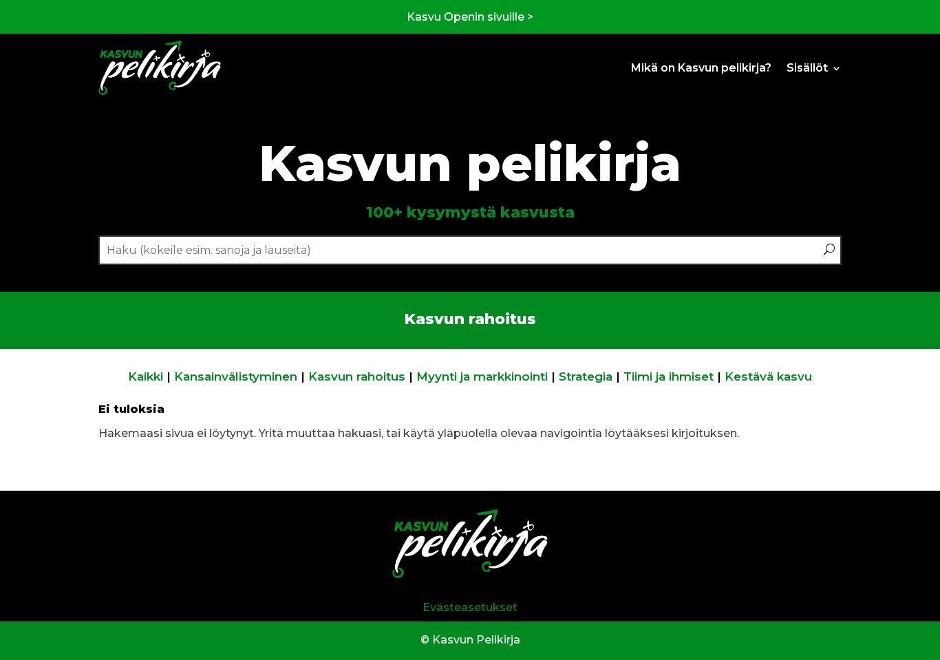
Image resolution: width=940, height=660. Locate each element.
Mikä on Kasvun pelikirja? (701, 67)
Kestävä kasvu (768, 376)
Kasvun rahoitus (356, 376)
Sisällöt (807, 67)
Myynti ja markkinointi (482, 376)
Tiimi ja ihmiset (668, 376)
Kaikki (145, 376)
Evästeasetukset (470, 607)
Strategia (585, 376)
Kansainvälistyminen (235, 376)
